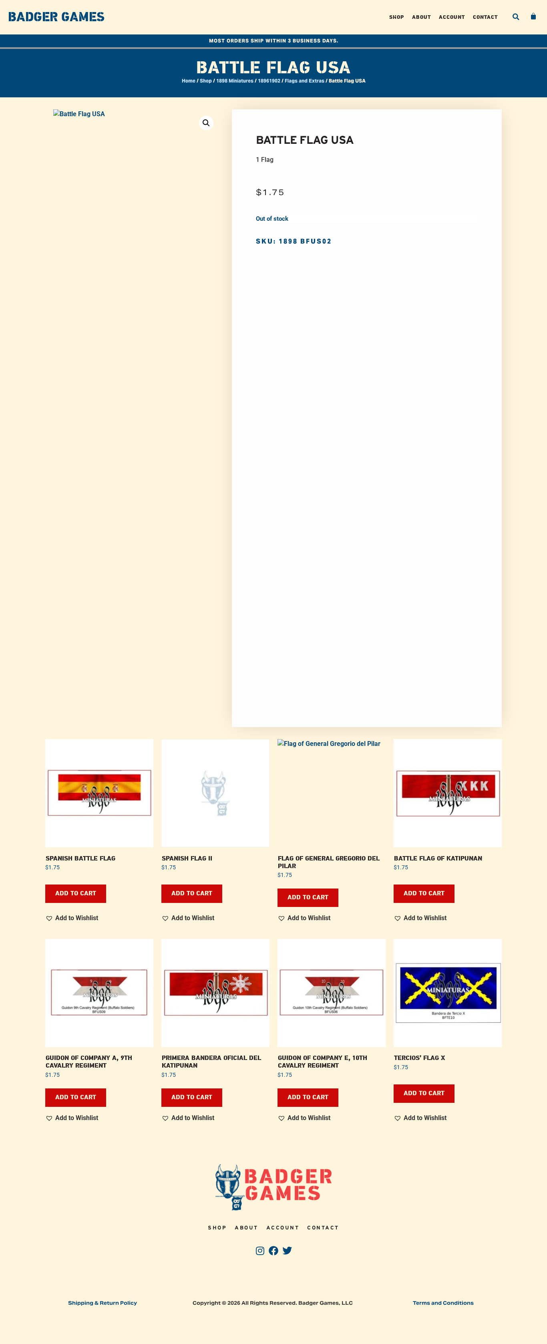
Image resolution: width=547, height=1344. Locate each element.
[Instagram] (260, 1251)
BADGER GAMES (56, 17)
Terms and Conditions (443, 1303)
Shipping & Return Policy (102, 1303)
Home (188, 81)
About (421, 17)
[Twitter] (287, 1251)
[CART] (534, 16)
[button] (516, 17)
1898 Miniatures (234, 81)
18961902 (269, 81)
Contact (485, 17)
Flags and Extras (304, 81)
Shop (396, 17)
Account (452, 17)
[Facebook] (274, 1251)
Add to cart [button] (75, 893)
